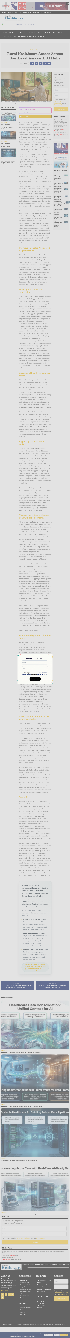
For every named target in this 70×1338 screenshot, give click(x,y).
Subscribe (35, 679)
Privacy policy (42, 675)
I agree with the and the (35, 674)
